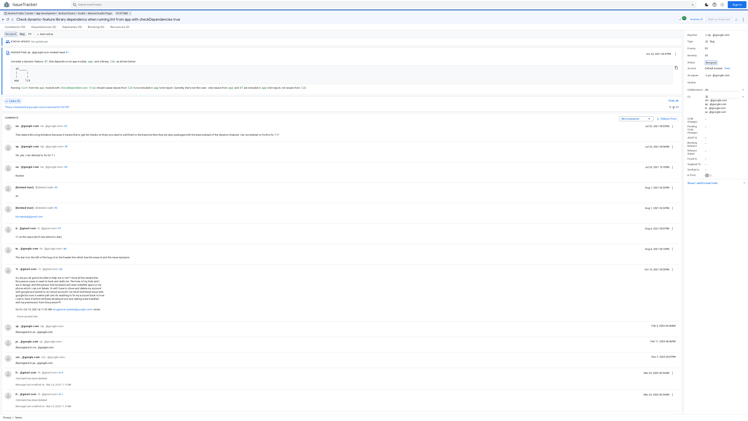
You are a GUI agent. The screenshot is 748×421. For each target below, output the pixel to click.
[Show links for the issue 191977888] (130, 13)
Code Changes (692, 120)
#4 (65, 166)
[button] (44, 187)
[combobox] (384, 4)
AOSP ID (692, 137)
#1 (67, 52)
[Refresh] (7, 19)
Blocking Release (692, 144)
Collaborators (695, 89)
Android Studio (66, 13)
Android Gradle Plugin (100, 13)
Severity (692, 55)
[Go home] (3, 19)
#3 (66, 146)
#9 (677, 107)
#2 (65, 126)
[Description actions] (675, 54)
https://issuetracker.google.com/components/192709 (37, 107)
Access (691, 68)
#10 (60, 372)
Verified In (693, 169)
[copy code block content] (676, 67)
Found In (692, 158)
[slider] (684, 222)
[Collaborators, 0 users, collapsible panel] (724, 89)
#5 (55, 187)
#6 (55, 207)
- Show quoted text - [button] (27, 316)
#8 (64, 248)
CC (689, 97)
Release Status (692, 152)
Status (691, 62)
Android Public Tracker (21, 13)
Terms (18, 417)
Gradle (81, 13)
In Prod (691, 175)
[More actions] (743, 19)
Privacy (7, 417)
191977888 (122, 13)
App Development (46, 13)
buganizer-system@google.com (72, 309)
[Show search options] (692, 4)
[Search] (74, 4)
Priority (691, 48)
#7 (59, 228)
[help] (714, 5)
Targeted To (694, 164)
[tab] (15, 27)
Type (690, 41)
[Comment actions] (672, 126)
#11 (60, 394)
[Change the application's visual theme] (707, 5)
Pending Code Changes (692, 129)
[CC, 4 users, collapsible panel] (724, 96)
